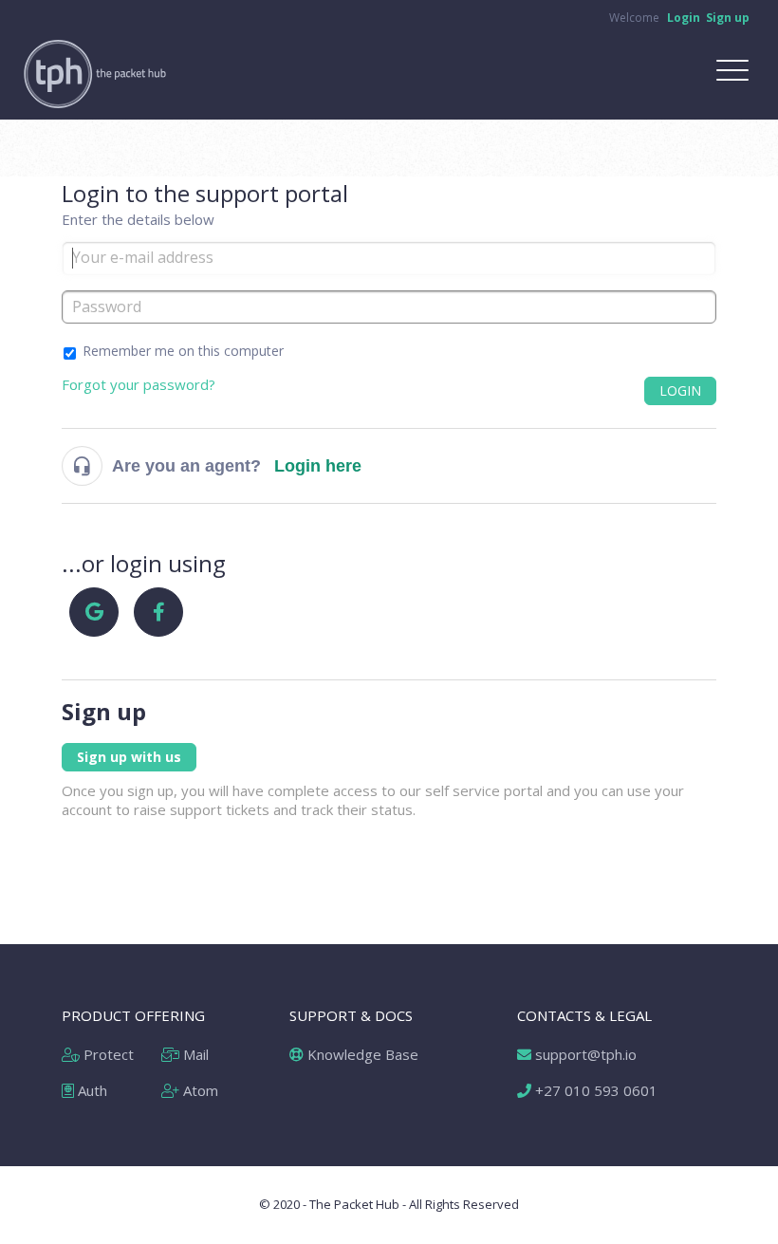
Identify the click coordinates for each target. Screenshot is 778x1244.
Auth (90, 1090)
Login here (317, 465)
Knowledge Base (361, 1054)
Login (680, 390)
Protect (107, 1054)
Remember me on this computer (183, 351)
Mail (194, 1054)
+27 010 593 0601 (594, 1090)
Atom (198, 1090)
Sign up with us (129, 757)
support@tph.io (584, 1054)
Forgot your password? (138, 384)
